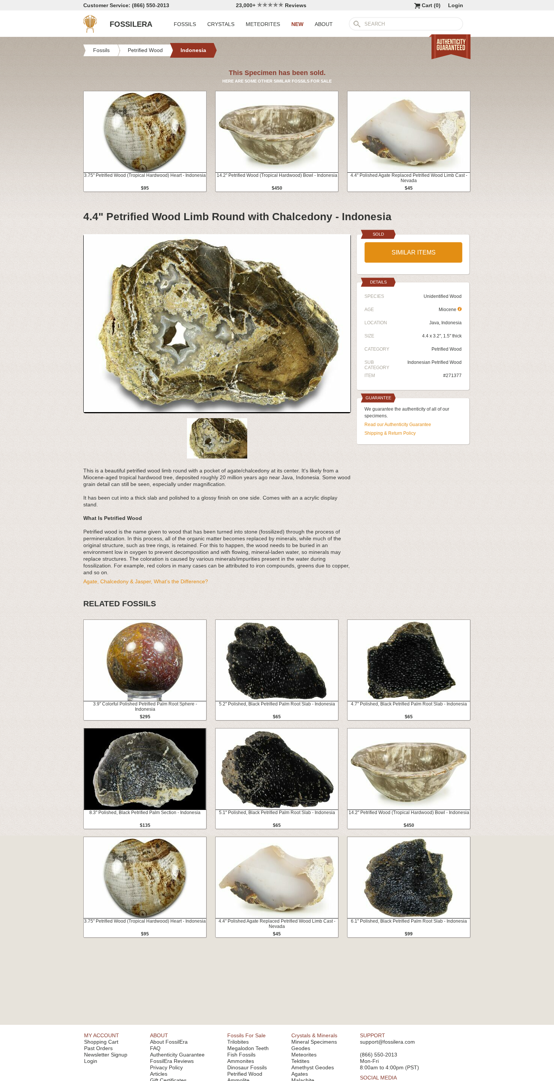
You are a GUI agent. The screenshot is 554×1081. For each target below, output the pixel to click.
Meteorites (304, 1055)
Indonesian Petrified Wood (434, 362)
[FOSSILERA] (90, 31)
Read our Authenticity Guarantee (397, 424)
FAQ (155, 1048)
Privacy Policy (166, 1067)
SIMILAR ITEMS (414, 252)
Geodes (300, 1048)
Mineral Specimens (314, 1042)
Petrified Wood (447, 349)
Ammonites (240, 1061)
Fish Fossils (241, 1055)
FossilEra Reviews (172, 1061)
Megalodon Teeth (248, 1048)
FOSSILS (185, 24)
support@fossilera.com (387, 1042)
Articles (158, 1074)
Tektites (300, 1061)
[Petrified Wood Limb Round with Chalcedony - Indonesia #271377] (217, 410)
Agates (299, 1074)
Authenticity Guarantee (177, 1055)
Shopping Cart (101, 1042)
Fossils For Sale (246, 1035)
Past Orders (98, 1048)
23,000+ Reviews (271, 5)
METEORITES (263, 24)
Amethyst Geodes (312, 1067)
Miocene (448, 309)
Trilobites (238, 1042)
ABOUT (324, 24)
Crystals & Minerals (314, 1035)
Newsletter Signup (105, 1055)
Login (455, 5)
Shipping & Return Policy (390, 433)
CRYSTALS (220, 24)
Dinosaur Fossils (247, 1067)
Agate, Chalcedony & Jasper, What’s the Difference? (145, 581)
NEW (297, 24)
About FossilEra (169, 1042)
